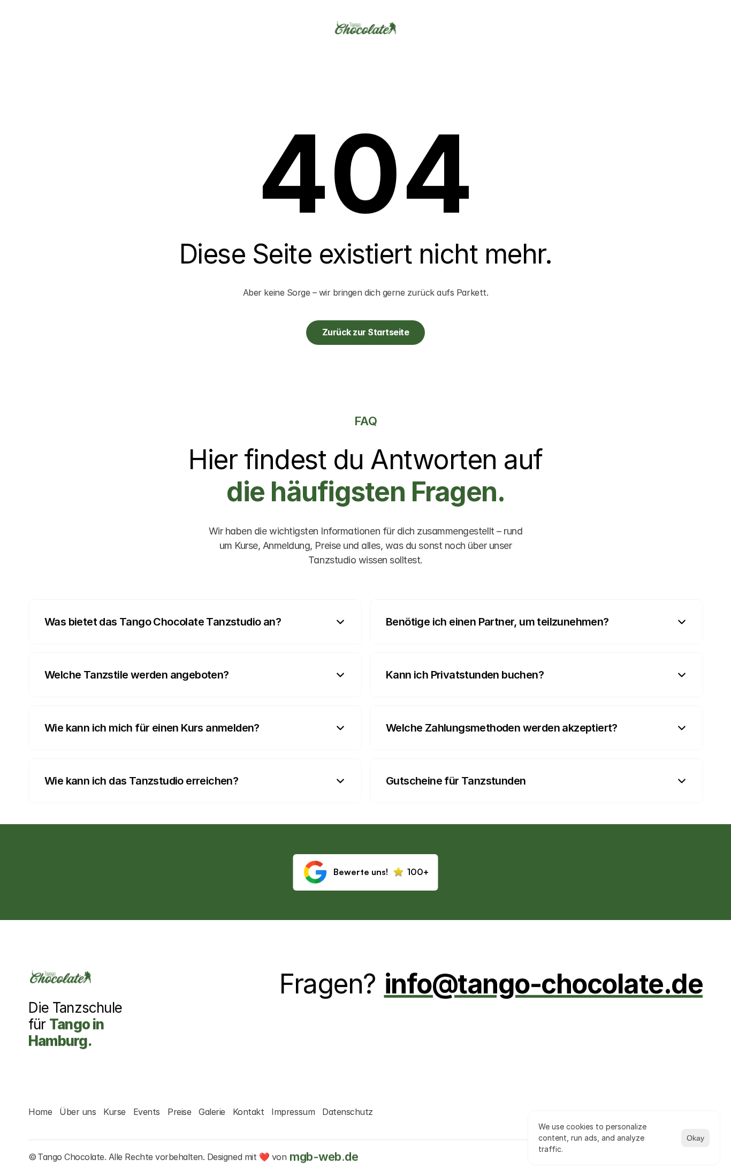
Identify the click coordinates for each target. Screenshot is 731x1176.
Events (146, 1111)
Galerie (212, 1111)
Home (40, 1111)
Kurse (114, 1111)
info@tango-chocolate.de (543, 984)
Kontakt (248, 1111)
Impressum (293, 1111)
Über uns (77, 1111)
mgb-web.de (324, 1157)
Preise (179, 1111)
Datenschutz (347, 1111)
